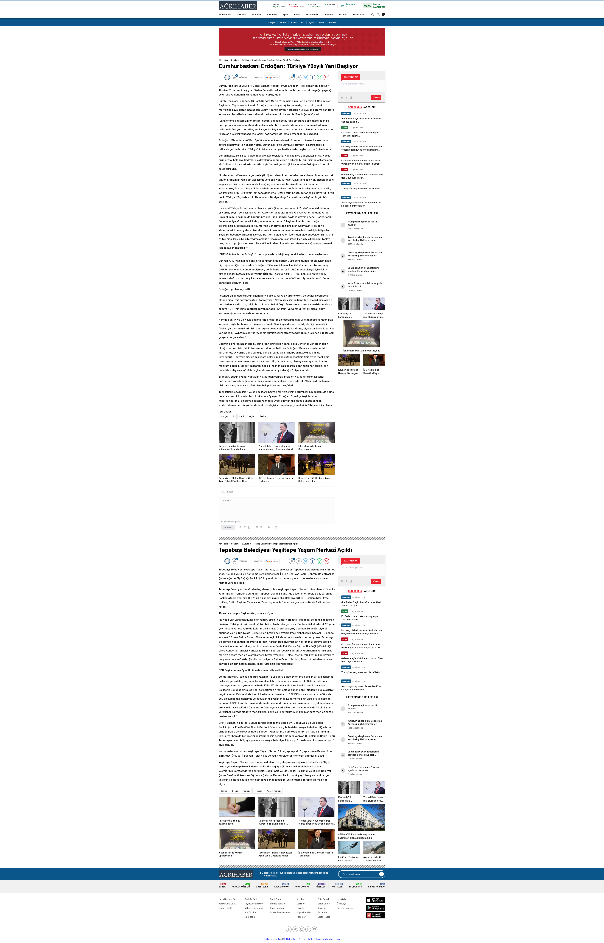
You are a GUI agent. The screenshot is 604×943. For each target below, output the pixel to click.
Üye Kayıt (342, 903)
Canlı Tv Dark (251, 899)
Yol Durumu (355, 885)
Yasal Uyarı (336, 939)
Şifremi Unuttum (345, 908)
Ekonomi (272, 14)
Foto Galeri (312, 14)
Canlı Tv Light (225, 908)
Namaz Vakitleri (241, 885)
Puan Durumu (302, 885)
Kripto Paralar (376, 885)
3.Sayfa (271, 22)
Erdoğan (224, 416)
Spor (285, 14)
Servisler (241, 14)
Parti (241, 416)
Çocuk (235, 791)
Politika (332, 22)
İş (234, 416)
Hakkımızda (269, 939)
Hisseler (320, 885)
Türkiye (262, 416)
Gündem (256, 14)
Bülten (293, 22)
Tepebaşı (258, 791)
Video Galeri (324, 903)
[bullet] (261, 527)
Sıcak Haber (324, 916)
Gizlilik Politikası (290, 939)
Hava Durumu (281, 885)
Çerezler (302, 939)
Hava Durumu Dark (228, 899)
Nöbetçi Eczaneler (253, 908)
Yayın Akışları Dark (253, 903)
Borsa (222, 885)
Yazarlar (343, 14)
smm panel (249, 916)
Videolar (328, 14)
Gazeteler (358, 14)
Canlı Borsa (276, 899)
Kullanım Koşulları (322, 939)
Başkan (224, 791)
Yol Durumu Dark (227, 903)
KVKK (310, 939)
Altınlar (300, 899)
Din (302, 22)
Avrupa (283, 22)
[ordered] (256, 527)
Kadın (297, 14)
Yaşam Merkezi (274, 791)
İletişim (278, 939)
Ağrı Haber (223, 60)
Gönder (228, 527)
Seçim (251, 416)
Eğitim (312, 22)
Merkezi (246, 791)
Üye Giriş (341, 899)
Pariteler (337, 885)
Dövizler (300, 903)
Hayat (321, 22)
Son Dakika (225, 14)
